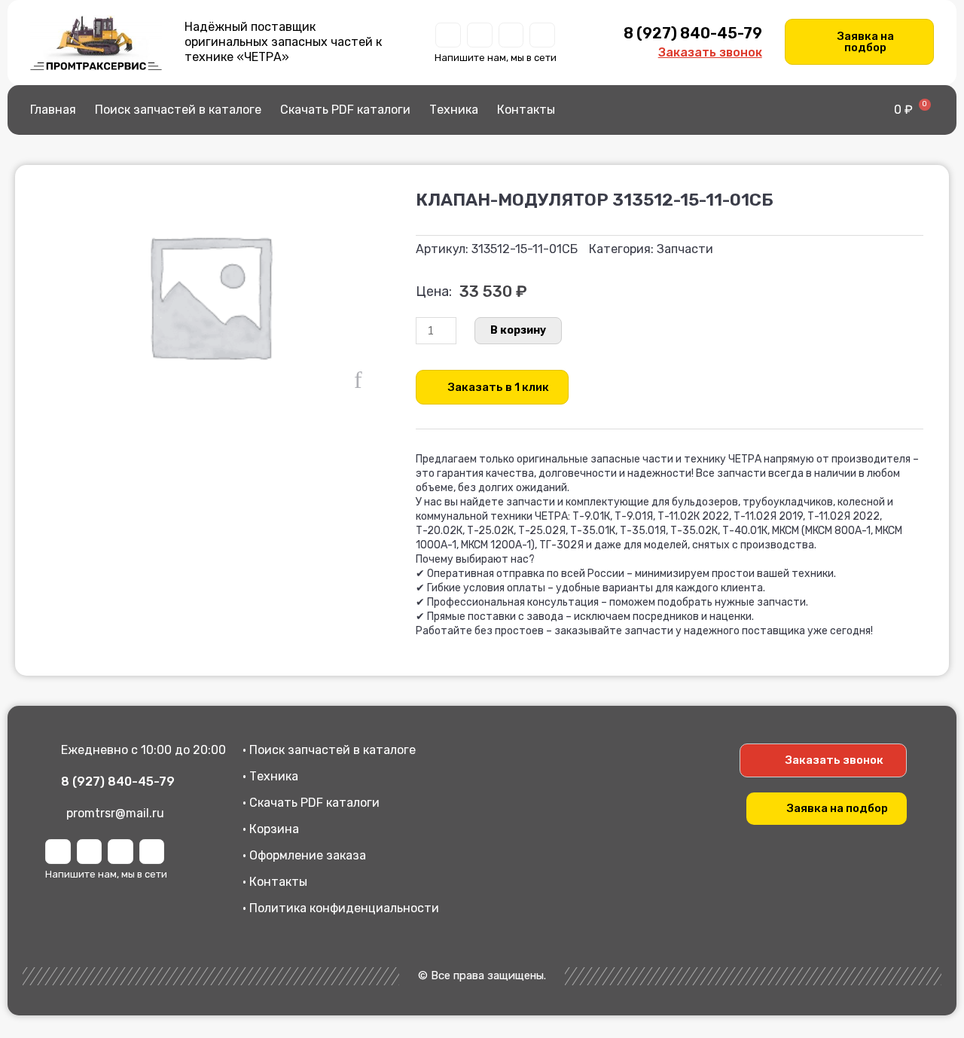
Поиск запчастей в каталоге (178, 109)
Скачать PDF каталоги (345, 109)
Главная (53, 109)
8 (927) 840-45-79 (693, 33)
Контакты (526, 109)
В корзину (518, 330)
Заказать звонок (710, 52)
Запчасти (685, 249)
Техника (453, 109)
